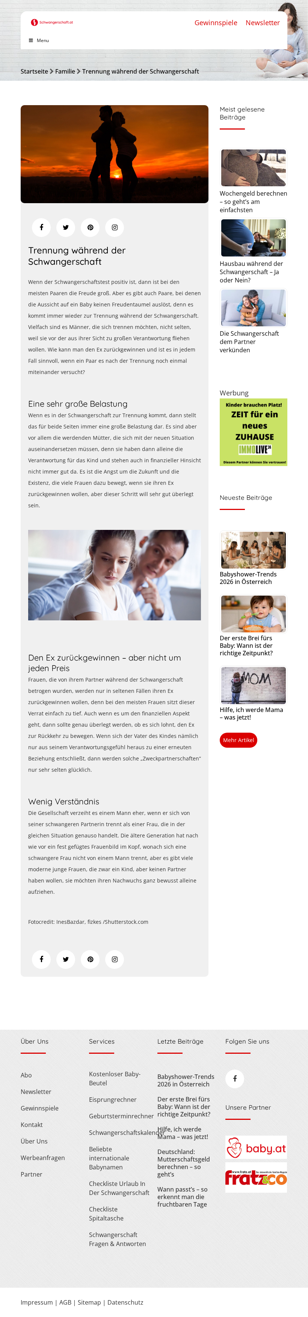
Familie (65, 71)
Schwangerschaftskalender (119, 1132)
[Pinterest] (90, 227)
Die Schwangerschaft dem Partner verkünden (249, 341)
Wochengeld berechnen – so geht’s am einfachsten (253, 201)
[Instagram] (114, 227)
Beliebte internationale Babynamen (109, 1158)
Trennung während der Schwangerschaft (140, 71)
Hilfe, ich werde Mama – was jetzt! (251, 713)
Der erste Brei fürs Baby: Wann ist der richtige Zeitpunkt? (246, 645)
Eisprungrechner (113, 1099)
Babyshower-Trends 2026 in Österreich (248, 578)
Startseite (34, 71)
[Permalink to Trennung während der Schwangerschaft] (114, 200)
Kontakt (32, 1125)
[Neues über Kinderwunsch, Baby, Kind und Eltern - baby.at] (256, 1157)
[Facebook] (41, 227)
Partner (31, 1174)
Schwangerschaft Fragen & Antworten (117, 1239)
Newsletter (263, 22)
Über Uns (34, 1141)
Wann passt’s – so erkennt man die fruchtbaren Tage (182, 1196)
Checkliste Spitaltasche (106, 1213)
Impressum (37, 1302)
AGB (65, 1302)
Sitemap (89, 1302)
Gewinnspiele (216, 22)
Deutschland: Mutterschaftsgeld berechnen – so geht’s (183, 1163)
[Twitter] (65, 227)
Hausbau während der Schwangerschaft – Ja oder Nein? (251, 271)
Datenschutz (125, 1302)
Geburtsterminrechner (119, 1116)
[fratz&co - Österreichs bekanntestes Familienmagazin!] (256, 1190)
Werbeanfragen (43, 1158)
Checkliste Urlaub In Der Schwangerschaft (119, 1188)
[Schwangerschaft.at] (52, 18)
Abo (26, 1075)
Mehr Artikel (238, 740)
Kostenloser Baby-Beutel (114, 1078)
